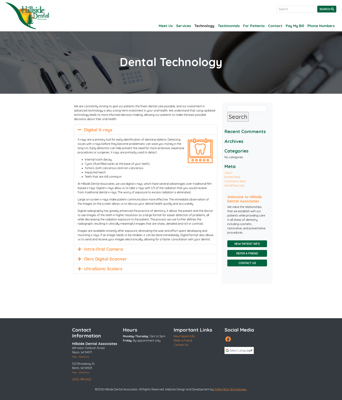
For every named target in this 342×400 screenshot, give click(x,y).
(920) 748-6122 (81, 379)
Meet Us (166, 26)
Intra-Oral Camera (103, 249)
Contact (275, 26)
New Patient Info (247, 244)
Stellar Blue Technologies (230, 389)
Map (74, 356)
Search (325, 9)
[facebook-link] (228, 339)
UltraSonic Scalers (103, 268)
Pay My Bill (295, 26)
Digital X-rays (98, 129)
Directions (84, 356)
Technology (204, 26)
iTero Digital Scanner (105, 259)
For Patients (254, 26)
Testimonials (229, 26)
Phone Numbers (321, 26)
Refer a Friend (247, 253)
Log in (228, 172)
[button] (145, 130)
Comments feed (234, 181)
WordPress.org (234, 185)
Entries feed (232, 177)
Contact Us (247, 263)
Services (183, 26)
